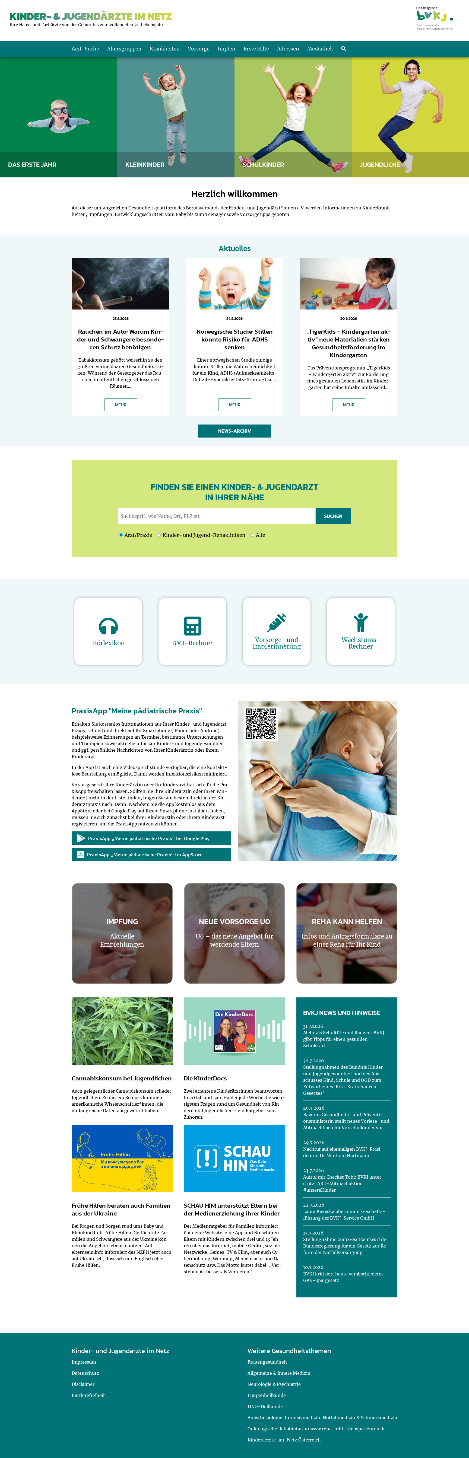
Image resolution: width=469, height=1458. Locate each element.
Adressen (288, 49)
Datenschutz (85, 1373)
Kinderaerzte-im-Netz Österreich (284, 1440)
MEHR (120, 404)
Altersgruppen (124, 49)
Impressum (84, 1362)
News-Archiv (234, 431)
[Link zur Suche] (343, 49)
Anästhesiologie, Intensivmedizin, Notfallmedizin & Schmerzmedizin (322, 1417)
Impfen (226, 49)
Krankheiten (165, 49)
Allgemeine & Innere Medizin (279, 1373)
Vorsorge (199, 49)
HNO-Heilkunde (265, 1406)
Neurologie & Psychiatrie (274, 1384)
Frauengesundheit (267, 1362)
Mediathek (320, 49)
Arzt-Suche (85, 49)
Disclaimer (83, 1384)
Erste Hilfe (256, 49)
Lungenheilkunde (267, 1395)
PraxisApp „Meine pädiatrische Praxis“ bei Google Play (149, 838)
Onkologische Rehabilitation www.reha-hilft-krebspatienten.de (317, 1428)
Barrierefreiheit (88, 1395)
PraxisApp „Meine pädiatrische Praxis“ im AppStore (144, 854)
